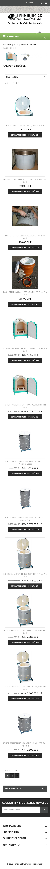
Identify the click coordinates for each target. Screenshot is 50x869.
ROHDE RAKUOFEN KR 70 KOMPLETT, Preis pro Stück (25, 406)
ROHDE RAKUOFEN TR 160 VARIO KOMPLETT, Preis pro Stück (25, 519)
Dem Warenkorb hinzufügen (25, 135)
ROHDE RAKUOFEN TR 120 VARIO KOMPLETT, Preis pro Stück (25, 462)
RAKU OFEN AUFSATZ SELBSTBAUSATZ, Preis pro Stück (25, 180)
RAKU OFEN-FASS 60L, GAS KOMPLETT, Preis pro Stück (25, 293)
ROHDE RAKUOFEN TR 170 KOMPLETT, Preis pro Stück (25, 575)
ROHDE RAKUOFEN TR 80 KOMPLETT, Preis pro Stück (25, 688)
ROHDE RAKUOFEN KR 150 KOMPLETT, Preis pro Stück (25, 349)
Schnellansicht (41, 93)
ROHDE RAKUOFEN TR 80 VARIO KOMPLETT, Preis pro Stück (25, 744)
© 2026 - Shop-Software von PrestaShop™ (25, 864)
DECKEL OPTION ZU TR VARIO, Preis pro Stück (25, 125)
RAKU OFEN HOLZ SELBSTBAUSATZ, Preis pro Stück (25, 237)
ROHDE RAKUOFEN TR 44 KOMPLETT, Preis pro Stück (25, 631)
